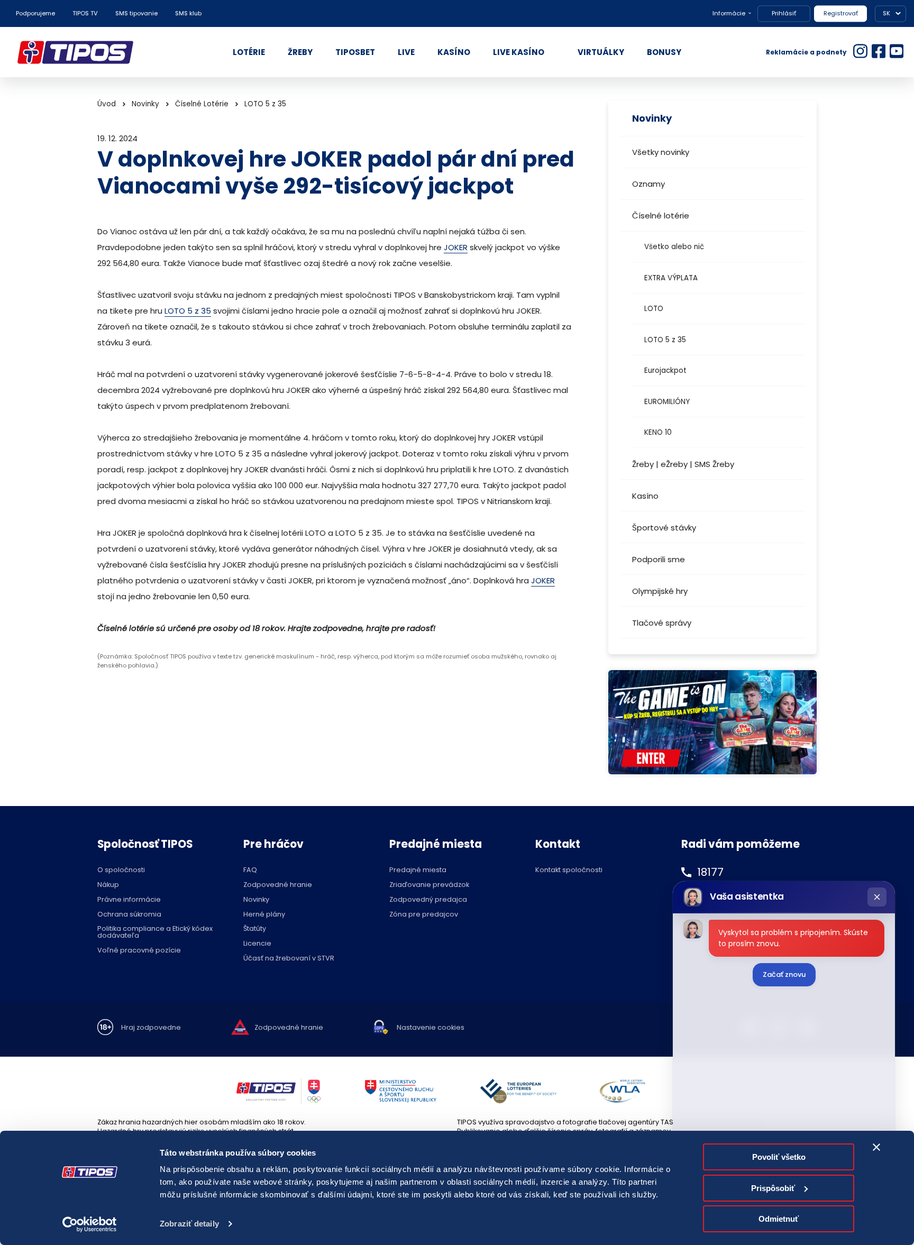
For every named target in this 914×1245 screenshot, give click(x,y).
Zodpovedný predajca (428, 899)
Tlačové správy (661, 622)
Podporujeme (35, 13)
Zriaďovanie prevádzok (429, 885)
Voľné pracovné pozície (139, 950)
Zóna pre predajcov (423, 914)
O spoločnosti (121, 870)
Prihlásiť (784, 13)
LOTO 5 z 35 (665, 340)
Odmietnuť (778, 1218)
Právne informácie (129, 899)
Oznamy (648, 183)
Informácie (728, 13)
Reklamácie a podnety (806, 52)
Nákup (108, 885)
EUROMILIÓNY (667, 402)
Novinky (145, 104)
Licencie (257, 943)
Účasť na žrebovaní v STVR (288, 958)
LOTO (653, 309)
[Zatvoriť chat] (876, 897)
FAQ (250, 870)
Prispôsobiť (773, 1188)
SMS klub (188, 13)
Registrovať (841, 13)
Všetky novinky (660, 152)
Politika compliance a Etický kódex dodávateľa (155, 932)
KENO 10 (658, 432)
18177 (710, 872)
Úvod (106, 104)
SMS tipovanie (136, 13)
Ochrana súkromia (129, 914)
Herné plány (264, 914)
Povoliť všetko (779, 1156)
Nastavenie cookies (430, 1027)
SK (886, 13)
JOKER (456, 247)
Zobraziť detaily (189, 1223)
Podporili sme (658, 559)
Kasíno (645, 495)
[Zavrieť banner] (876, 1147)
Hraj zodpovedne (151, 1027)
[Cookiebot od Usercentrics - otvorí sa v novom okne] (89, 1224)
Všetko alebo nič (674, 247)
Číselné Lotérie (202, 104)
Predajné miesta (417, 870)
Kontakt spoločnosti (568, 870)
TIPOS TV (85, 13)
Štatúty (254, 929)
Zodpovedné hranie (277, 885)
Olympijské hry (660, 591)
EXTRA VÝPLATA (671, 278)
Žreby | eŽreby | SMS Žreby (683, 464)
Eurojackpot (665, 370)
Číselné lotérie (660, 215)
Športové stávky (664, 527)
